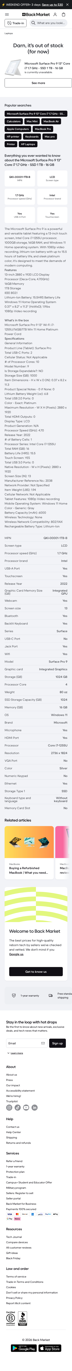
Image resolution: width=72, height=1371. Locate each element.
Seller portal (13, 1198)
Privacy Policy (14, 1298)
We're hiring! (13, 1096)
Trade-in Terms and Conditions (24, 1282)
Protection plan (15, 1171)
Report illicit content (18, 1303)
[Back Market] (36, 14)
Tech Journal (14, 1237)
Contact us (12, 1127)
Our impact (13, 1085)
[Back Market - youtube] (26, 1108)
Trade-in (11, 1177)
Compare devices (17, 1242)
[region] (36, 853)
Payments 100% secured (21, 1209)
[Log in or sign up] (55, 14)
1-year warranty (15, 1166)
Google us (16, 954)
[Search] (33, 23)
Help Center (13, 1132)
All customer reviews (18, 1247)
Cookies (11, 1287)
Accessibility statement (20, 1090)
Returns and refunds (18, 1143)
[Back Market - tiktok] (18, 1108)
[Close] (67, 4)
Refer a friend (14, 1161)
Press (9, 1080)
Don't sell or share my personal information (32, 1292)
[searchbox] (51, 23)
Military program (16, 1187)
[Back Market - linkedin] (34, 1108)
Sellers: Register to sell (19, 1193)
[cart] (63, 14)
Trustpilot (12, 1101)
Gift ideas (12, 1253)
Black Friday (13, 1258)
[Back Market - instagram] (9, 1108)
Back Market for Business (21, 1203)
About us (11, 1074)
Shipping (11, 1137)
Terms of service (16, 1276)
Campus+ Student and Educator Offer (29, 1182)
